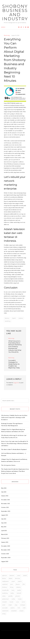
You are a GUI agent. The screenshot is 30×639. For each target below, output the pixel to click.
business (7, 318)
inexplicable (5, 590)
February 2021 (5, 538)
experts (20, 581)
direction (17, 578)
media (12, 593)
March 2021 (4, 534)
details (25, 575)
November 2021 (5, 503)
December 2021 (5, 499)
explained (5, 584)
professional (5, 599)
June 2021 (3, 523)
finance (18, 584)
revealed (4, 602)
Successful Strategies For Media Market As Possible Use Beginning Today (14, 364)
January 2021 (4, 542)
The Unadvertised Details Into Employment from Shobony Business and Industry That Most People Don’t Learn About (15, 471)
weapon (21, 610)
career (18, 575)
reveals (11, 602)
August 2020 (4, 561)
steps (16, 605)
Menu (3, 27)
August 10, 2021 (15, 35)
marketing (7, 321)
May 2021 (3, 526)
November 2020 (5, 550)
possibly (10, 596)
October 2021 (5, 507)
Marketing (7, 35)
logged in (16, 382)
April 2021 (4, 530)
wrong (4, 613)
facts (11, 584)
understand (5, 610)
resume (20, 599)
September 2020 (5, 557)
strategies (22, 605)
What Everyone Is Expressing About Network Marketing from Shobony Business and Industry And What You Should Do (15, 346)
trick (19, 608)
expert (13, 581)
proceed (17, 596)
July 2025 (3, 492)
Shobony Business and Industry (15, 12)
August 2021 (4, 515)
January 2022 (4, 496)
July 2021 (3, 519)
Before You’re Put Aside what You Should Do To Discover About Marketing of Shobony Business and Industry (14, 443)
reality (13, 599)
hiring (11, 587)
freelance (4, 587)
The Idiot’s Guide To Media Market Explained (13, 449)
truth (24, 608)
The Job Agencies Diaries (8, 465)
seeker (4, 605)
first (24, 584)
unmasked (14, 610)
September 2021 (5, 511)
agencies (4, 575)
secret (23, 602)
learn (13, 590)
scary (17, 602)
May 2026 (3, 488)
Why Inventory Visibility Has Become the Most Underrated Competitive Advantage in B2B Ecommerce (14, 417)
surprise (12, 608)
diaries (4, 578)
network (19, 593)
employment (5, 581)
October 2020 (5, 553)
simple (10, 605)
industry (20, 318)
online (4, 596)
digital (14, 318)
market (19, 590)
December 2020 (5, 546)
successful (5, 608)
